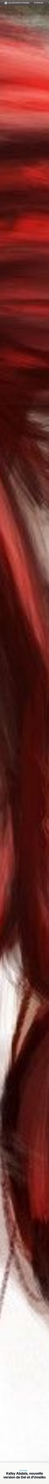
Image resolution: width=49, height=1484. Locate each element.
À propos (38, 3)
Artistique (23, 1470)
